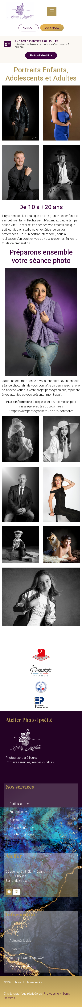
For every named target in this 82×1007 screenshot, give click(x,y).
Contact (15, 949)
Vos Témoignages (22, 834)
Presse (14, 932)
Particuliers (17, 804)
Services (15, 820)
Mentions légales (21, 966)
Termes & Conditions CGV (27, 958)
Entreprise (16, 812)
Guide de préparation (16, 243)
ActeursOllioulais (20, 940)
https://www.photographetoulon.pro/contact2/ (41, 411)
